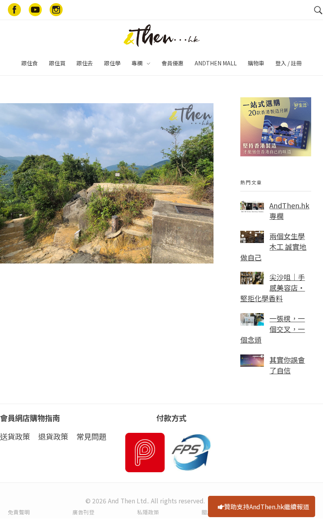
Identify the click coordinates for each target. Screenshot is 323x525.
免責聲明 (19, 512)
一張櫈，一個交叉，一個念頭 (272, 329)
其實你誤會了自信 (287, 364)
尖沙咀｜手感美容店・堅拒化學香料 (272, 287)
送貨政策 (15, 436)
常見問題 (91, 436)
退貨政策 (53, 436)
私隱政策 (148, 512)
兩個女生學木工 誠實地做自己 (273, 246)
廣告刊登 (83, 512)
